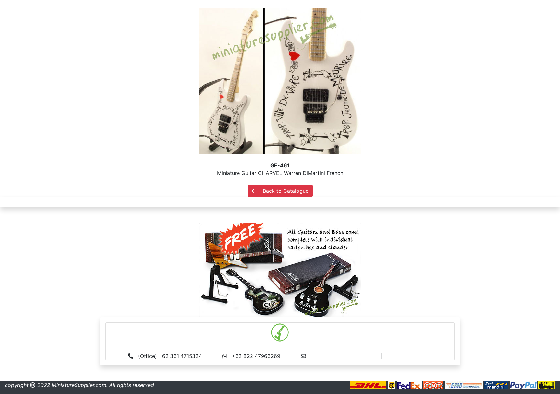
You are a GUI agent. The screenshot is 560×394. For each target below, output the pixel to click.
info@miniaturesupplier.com (345, 356)
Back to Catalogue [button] (282, 191)
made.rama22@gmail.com (416, 356)
